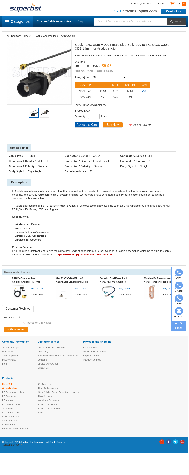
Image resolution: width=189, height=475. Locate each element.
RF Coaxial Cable (11, 404)
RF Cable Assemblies (44, 35)
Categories (20, 21)
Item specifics (19, 147)
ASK (144, 91)
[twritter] (175, 441)
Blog (81, 21)
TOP (180, 323)
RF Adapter (7, 400)
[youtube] (182, 441)
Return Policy (90, 347)
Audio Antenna (9, 420)
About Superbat (10, 355)
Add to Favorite (142, 124)
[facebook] (168, 441)
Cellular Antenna (10, 416)
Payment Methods (92, 360)
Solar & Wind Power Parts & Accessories (58, 392)
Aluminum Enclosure (48, 400)
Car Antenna (8, 424)
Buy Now (113, 124)
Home (25, 35)
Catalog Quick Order (141, 3)
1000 (87, 110)
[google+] (161, 441)
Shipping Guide (91, 355)
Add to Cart (89, 124)
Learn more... (38, 294)
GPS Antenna (45, 384)
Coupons (42, 360)
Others (41, 412)
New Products (45, 396)
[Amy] (179, 272)
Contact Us (43, 368)
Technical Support (11, 347)
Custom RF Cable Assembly (51, 347)
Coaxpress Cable (11, 412)
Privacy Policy (9, 360)
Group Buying (9, 388)
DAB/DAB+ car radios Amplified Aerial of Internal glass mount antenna (26, 282)
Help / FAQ (43, 351)
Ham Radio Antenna (48, 388)
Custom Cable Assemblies (54, 21)
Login (161, 3)
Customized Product (48, 404)
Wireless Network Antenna (15, 428)
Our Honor (7, 351)
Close (179, 328)
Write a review (16, 329)
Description (19, 182)
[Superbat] (179, 311)
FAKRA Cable (67, 35)
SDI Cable (7, 408)
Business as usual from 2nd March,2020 (58, 355)
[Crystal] (179, 285)
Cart (180, 3)
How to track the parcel (94, 351)
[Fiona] (179, 298)
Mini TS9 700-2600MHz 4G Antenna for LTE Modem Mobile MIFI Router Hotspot (72, 282)
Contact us (173, 11)
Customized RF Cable (49, 408)
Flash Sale (7, 384)
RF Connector (9, 396)
